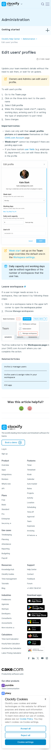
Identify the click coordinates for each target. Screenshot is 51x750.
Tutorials (5, 583)
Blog (3, 588)
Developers (6, 614)
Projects (30, 493)
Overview (5, 465)
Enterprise (6, 519)
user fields (30, 149)
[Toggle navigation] (47, 4)
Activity (30, 498)
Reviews (5, 479)
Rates (29, 488)
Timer (29, 465)
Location (30, 503)
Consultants (7, 618)
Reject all (25, 735)
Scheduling (31, 507)
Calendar (30, 479)
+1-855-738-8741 (34, 588)
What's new (6, 484)
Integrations (7, 474)
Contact (30, 574)
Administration (29, 39)
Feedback (31, 579)
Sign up (5, 454)
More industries (7, 628)
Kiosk (29, 474)
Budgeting (6, 553)
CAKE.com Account (14, 138)
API (3, 488)
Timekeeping (7, 535)
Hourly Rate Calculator (11, 644)
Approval (30, 517)
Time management (9, 579)
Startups (5, 609)
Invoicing (30, 531)
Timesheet (31, 470)
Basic (4, 505)
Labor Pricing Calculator (11, 653)
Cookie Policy (26, 719)
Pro (3, 514)
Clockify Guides (8, 574)
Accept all (26, 728)
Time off (30, 512)
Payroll (4, 558)
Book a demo (11, 442)
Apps (4, 470)
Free (3, 500)
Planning (5, 539)
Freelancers (6, 599)
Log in (4, 449)
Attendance (6, 544)
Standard (5, 509)
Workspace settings (24, 257)
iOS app (8, 385)
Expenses (31, 526)
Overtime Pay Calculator (11, 648)
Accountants (7, 623)
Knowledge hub (8, 569)
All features (31, 535)
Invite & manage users (15, 367)
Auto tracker (32, 484)
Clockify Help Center (11, 39)
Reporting (6, 549)
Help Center (31, 569)
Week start (15, 250)
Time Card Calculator (10, 639)
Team (29, 521)
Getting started (11, 30)
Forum (29, 583)
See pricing (6, 523)
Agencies (5, 604)
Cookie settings (25, 742)
